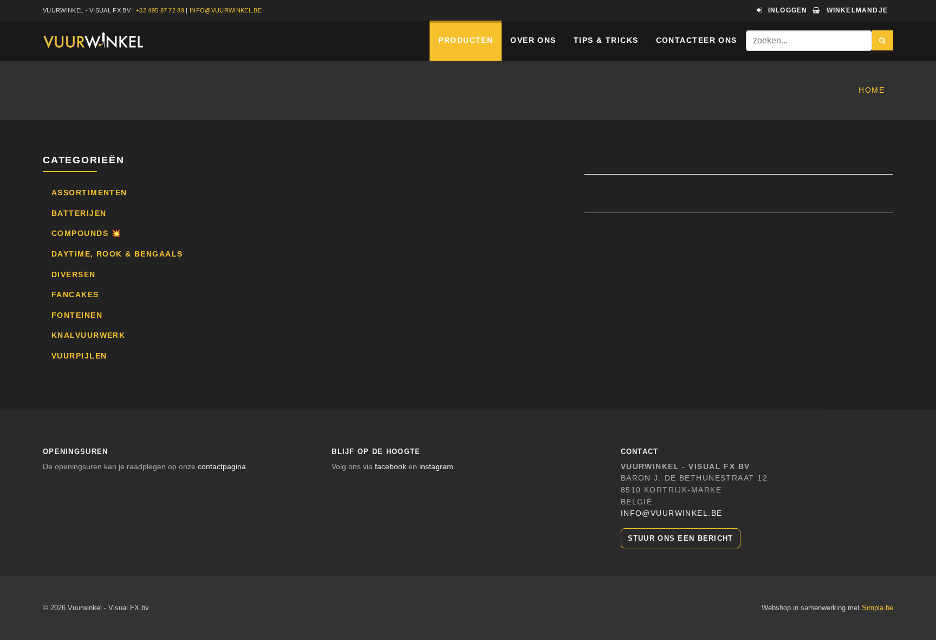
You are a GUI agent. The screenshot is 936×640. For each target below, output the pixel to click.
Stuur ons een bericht (680, 538)
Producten (465, 40)
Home (872, 90)
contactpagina (222, 466)
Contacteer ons (696, 40)
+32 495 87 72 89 (160, 10)
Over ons (533, 40)
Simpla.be (877, 608)
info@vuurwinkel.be (226, 10)
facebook (390, 466)
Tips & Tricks (606, 40)
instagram (436, 466)
